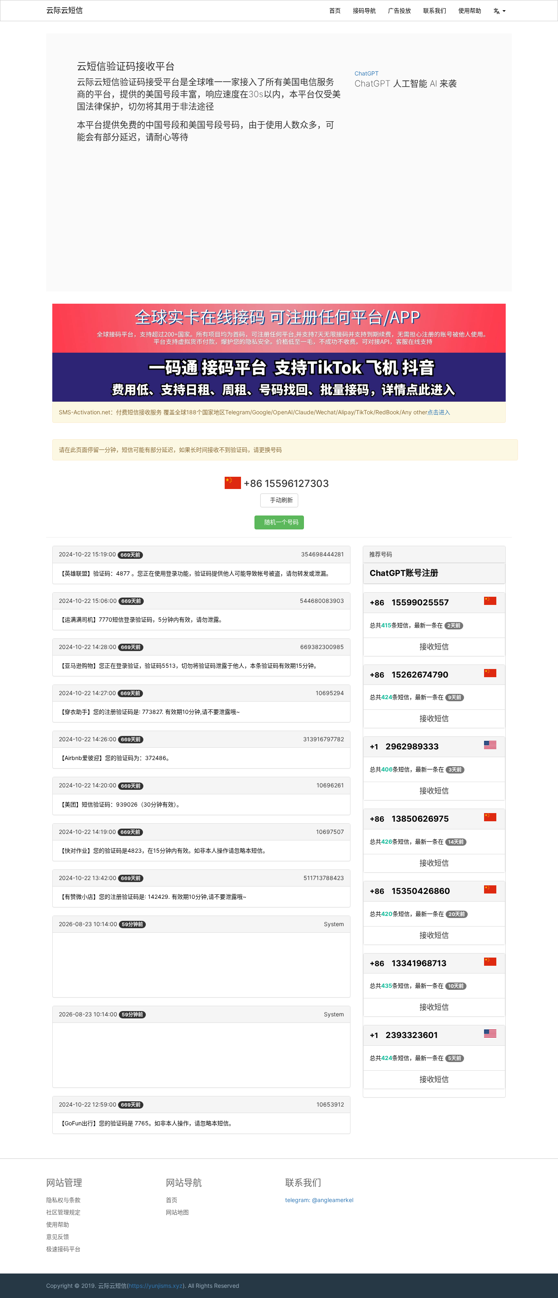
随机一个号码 (281, 522)
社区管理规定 (63, 1212)
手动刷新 (281, 500)
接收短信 (434, 646)
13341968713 (419, 963)
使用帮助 (469, 10)
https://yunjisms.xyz (156, 1285)
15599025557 (420, 602)
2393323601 (412, 1035)
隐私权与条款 (63, 1200)
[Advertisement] (279, 210)
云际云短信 (64, 10)
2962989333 (412, 746)
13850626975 (420, 819)
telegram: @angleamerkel (319, 1199)
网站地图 (177, 1212)
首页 (335, 10)
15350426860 (421, 891)
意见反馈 (57, 1237)
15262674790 (420, 675)
